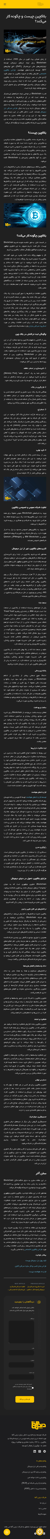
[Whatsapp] (39, 1451)
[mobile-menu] (5, 4)
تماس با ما (42, 1508)
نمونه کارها (42, 1514)
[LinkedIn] (34, 1451)
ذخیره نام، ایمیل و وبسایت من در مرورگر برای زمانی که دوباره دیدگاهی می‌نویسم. (22, 1386)
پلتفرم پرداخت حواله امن (37, 1477)
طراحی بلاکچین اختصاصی (33, 1249)
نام (33, 1348)
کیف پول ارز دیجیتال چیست (35, 1260)
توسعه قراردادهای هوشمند (36, 797)
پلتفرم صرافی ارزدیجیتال (36, 1466)
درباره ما (43, 1503)
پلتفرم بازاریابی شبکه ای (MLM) (34, 1483)
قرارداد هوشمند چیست (37, 1271)
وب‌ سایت (31, 1373)
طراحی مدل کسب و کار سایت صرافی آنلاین (30, 1266)
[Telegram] (44, 1451)
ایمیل (32, 1360)
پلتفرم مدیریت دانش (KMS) (35, 1488)
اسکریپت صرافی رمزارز (37, 326)
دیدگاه (32, 1319)
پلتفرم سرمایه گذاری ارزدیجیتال (34, 1472)
